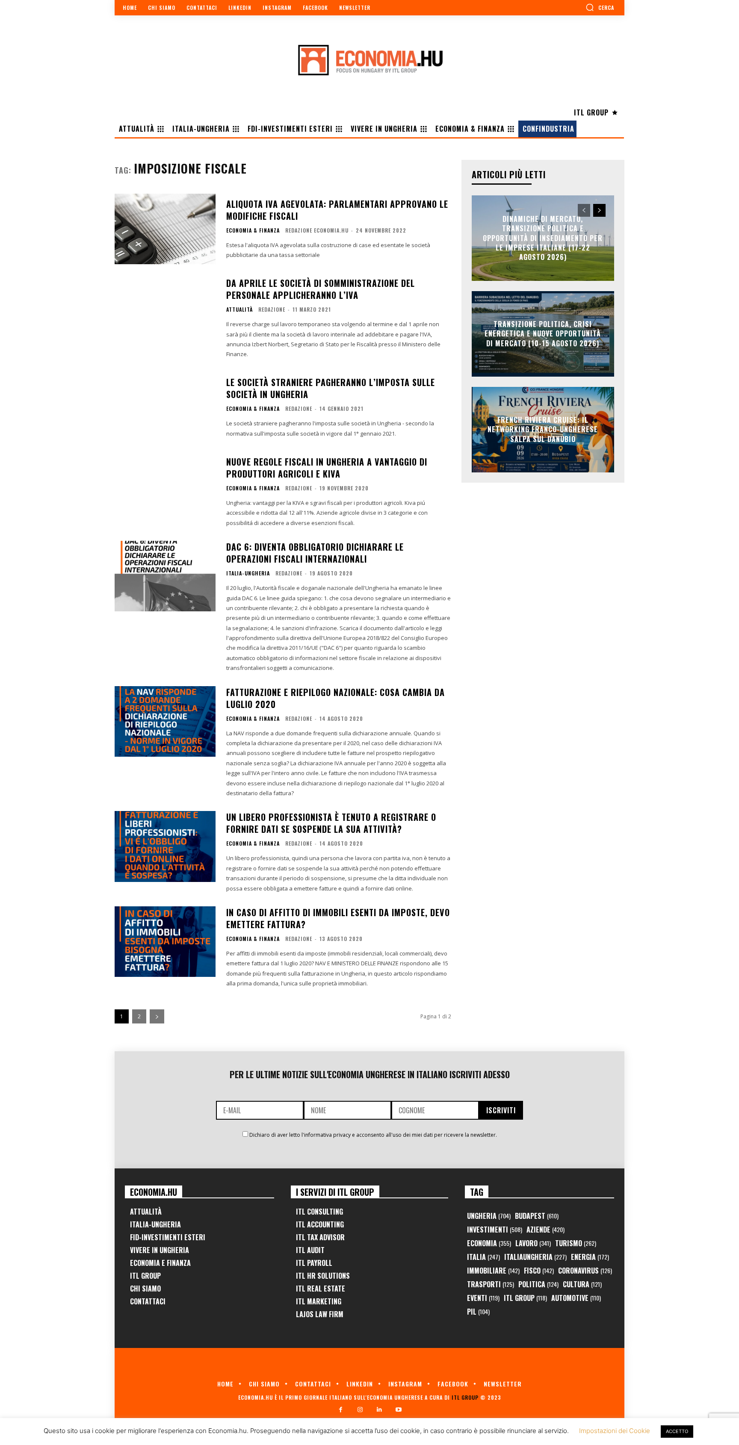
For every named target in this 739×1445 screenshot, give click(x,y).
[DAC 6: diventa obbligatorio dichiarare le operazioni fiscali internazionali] (165, 576)
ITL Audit (310, 1250)
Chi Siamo (145, 1288)
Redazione (271, 309)
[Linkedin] (379, 1409)
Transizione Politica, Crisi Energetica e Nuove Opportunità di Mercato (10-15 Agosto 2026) (543, 333)
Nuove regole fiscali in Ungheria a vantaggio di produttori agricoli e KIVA (326, 467)
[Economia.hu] (369, 60)
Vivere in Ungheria (159, 1250)
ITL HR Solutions (323, 1276)
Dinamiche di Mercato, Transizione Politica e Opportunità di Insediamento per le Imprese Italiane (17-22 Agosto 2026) (543, 238)
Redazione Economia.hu (317, 230)
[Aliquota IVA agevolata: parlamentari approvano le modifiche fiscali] (165, 229)
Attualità (239, 309)
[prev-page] (584, 210)
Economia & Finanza (253, 230)
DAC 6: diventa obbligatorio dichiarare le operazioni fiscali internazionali (315, 552)
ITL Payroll (314, 1263)
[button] (599, 7)
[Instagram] (359, 1409)
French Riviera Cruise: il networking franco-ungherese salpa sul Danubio (543, 429)
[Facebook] (340, 1409)
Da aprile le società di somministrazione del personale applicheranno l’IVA (320, 289)
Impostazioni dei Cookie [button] (614, 1431)
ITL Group (145, 1276)
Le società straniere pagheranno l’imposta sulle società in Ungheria (330, 388)
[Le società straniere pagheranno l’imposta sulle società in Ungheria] (165, 407)
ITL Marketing (318, 1301)
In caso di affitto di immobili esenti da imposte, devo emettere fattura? (338, 918)
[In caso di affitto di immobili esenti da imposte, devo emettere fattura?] (165, 941)
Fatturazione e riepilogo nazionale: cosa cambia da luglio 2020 (335, 698)
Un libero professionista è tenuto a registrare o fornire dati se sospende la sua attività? (331, 823)
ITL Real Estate (320, 1288)
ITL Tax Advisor (320, 1237)
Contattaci (148, 1301)
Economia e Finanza (160, 1263)
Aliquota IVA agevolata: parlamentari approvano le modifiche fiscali (337, 210)
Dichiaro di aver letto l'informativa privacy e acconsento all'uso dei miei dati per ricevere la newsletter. (373, 1134)
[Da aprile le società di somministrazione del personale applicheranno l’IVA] (165, 312)
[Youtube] (398, 1409)
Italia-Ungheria (248, 573)
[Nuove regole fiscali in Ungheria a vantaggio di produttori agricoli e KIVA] (165, 491)
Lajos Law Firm (319, 1314)
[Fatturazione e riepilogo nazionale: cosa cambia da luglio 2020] (165, 721)
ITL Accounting (320, 1224)
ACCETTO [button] (677, 1431)
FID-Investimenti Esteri (167, 1237)
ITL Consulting (319, 1211)
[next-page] (157, 1016)
